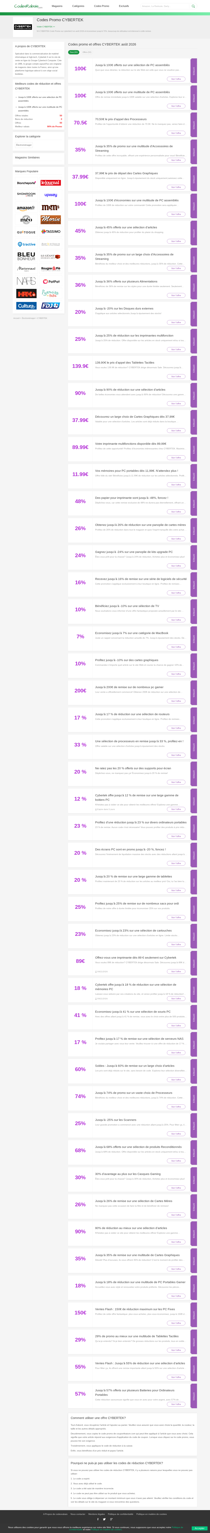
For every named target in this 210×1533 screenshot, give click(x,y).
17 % (80, 718)
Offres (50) (87, 52)
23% (80, 934)
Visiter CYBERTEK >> (46, 27)
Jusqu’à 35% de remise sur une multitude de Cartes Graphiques (137, 1255)
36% (80, 285)
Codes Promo (101, 6)
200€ (80, 691)
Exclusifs (124, 6)
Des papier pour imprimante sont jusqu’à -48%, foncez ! (131, 497)
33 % (80, 745)
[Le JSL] (50, 182)
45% (80, 231)
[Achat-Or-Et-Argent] (50, 243)
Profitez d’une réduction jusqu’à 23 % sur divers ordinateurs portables (141, 822)
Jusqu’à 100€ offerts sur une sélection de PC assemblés (132, 65)
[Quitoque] (26, 231)
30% (80, 1177)
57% (80, 1394)
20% (80, 312)
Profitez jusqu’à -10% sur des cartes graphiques (126, 660)
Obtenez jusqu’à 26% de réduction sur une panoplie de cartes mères (140, 524)
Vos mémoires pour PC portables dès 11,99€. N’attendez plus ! (136, 470)
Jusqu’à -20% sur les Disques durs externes (124, 308)
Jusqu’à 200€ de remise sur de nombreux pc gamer (129, 687)
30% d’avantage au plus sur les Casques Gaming (128, 1174)
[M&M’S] (50, 207)
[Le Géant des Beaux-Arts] (50, 256)
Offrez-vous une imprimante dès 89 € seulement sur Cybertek (135, 957)
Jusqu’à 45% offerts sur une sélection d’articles (126, 227)
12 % (80, 799)
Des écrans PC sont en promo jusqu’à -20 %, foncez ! (130, 849)
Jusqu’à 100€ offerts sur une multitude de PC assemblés (132, 92)
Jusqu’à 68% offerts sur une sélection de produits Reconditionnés (138, 1147)
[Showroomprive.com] (26, 194)
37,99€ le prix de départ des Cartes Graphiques (126, 173)
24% (80, 555)
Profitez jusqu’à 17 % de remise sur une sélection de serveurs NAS (139, 1038)
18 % (80, 988)
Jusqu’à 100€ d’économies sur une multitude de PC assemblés (137, 200)
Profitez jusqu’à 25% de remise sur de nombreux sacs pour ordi (137, 903)
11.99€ (80, 474)
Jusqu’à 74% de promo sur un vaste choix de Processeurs (133, 1092)
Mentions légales (96, 1514)
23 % (80, 826)
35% (80, 150)
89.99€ (80, 447)
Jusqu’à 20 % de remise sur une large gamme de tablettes (133, 876)
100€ (80, 68)
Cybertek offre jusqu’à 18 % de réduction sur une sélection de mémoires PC (135, 987)
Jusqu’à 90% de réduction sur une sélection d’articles (130, 389)
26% (80, 528)
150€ (80, 1313)
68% (80, 1150)
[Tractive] (26, 243)
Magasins (57, 6)
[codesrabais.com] (28, 6)
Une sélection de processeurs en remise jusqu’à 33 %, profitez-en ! (139, 741)
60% (80, 1069)
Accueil (16, 318)
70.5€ (80, 123)
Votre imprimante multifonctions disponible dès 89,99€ (130, 443)
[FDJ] (50, 305)
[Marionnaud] (26, 268)
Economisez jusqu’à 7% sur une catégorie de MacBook (131, 633)
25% (80, 339)
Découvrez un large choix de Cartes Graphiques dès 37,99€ (135, 416)
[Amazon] (26, 207)
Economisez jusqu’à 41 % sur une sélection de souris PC (133, 1011)
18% (80, 1286)
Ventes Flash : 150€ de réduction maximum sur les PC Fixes (135, 1309)
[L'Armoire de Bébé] (50, 293)
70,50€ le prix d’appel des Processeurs (121, 119)
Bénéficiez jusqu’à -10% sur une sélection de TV (127, 606)
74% (80, 1096)
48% (80, 501)
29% (80, 1340)
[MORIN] (50, 219)
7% (80, 636)
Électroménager (24, 145)
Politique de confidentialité (120, 1514)
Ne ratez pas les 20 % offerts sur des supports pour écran (133, 768)
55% (80, 1367)
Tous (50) (74, 52)
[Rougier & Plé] (50, 268)
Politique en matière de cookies (151, 1514)
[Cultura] (26, 305)
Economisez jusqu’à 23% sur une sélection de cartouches (133, 930)
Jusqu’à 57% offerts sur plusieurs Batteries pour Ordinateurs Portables (134, 1392)
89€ (80, 961)
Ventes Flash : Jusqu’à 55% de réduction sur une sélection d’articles (140, 1363)
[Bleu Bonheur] (26, 256)
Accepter (199, 1528)
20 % (80, 772)
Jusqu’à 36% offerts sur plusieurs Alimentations (126, 281)
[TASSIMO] (50, 231)
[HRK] (26, 293)
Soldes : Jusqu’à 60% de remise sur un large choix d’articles (134, 1065)
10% (80, 609)
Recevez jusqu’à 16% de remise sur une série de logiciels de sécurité (141, 579)
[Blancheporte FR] (26, 182)
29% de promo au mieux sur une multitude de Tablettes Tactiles (137, 1336)
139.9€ (80, 366)
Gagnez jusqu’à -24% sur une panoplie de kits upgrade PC (134, 552)
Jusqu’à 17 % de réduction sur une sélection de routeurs (132, 714)
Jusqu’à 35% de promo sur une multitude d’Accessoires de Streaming (134, 148)
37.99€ (80, 177)
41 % (80, 1015)
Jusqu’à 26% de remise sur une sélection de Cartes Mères (133, 1201)
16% (80, 582)
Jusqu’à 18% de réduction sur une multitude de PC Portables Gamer (140, 1282)
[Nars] (26, 280)
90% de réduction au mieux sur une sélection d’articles (131, 1228)
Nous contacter (78, 1514)
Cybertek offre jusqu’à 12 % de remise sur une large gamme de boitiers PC (136, 797)
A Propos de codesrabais (55, 1514)
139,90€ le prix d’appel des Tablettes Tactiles (124, 362)
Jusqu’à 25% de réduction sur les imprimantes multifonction (134, 335)
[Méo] (26, 219)
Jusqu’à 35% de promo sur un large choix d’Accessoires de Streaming (134, 256)
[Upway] (50, 194)
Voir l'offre (176, 79)
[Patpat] (50, 280)
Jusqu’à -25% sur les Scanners (115, 1119)
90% (80, 393)
